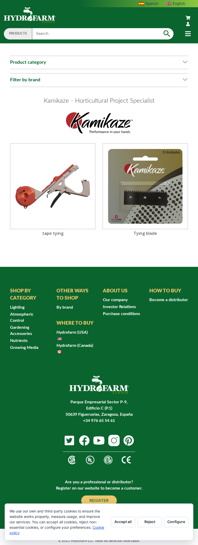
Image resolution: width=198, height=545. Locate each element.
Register (99, 501)
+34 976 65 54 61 (99, 421)
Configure (176, 521)
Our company (115, 300)
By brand (64, 307)
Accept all (123, 521)
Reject (149, 521)
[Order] (188, 18)
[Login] (188, 24)
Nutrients (19, 341)
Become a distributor (168, 300)
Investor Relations (119, 307)
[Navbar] (188, 34)
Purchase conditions (121, 314)
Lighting (17, 307)
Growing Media (24, 348)
